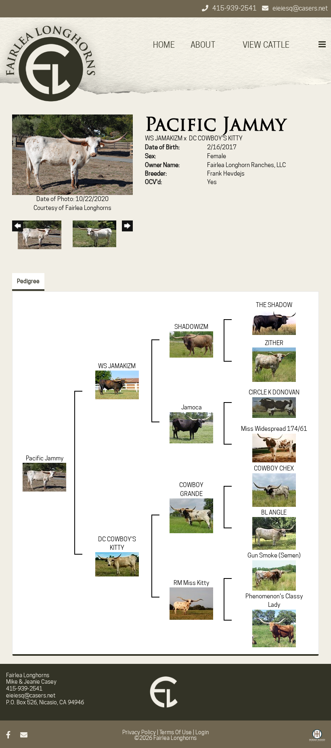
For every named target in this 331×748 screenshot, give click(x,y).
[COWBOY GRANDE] (191, 515)
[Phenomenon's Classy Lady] (274, 627)
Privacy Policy (139, 732)
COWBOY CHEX (274, 468)
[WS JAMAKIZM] (117, 384)
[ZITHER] (274, 364)
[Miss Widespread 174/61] (274, 447)
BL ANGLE (274, 512)
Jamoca (191, 407)
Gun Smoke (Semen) (274, 555)
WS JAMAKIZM (163, 138)
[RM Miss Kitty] (191, 603)
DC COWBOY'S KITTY (216, 138)
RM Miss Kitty (191, 583)
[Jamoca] (191, 427)
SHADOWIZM (191, 327)
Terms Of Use (175, 732)
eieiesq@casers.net (300, 8)
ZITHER (274, 343)
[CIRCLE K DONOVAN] (274, 407)
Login (202, 732)
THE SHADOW (274, 305)
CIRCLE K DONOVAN (274, 392)
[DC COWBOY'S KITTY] (117, 564)
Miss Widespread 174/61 (274, 428)
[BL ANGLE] (274, 533)
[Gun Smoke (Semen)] (274, 574)
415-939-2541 (235, 8)
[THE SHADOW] (274, 322)
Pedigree (28, 281)
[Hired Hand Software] (317, 738)
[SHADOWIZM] (191, 344)
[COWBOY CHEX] (274, 489)
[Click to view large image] (72, 154)
